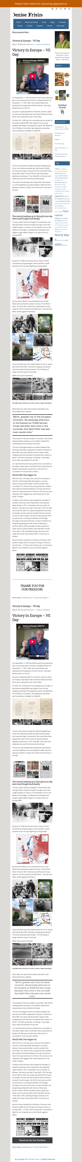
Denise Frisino (28, 14)
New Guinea (64, 208)
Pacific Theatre (58, 211)
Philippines (58, 218)
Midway (57, 139)
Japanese (59, 196)
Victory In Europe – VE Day (26, 40)
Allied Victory (64, 171)
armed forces (59, 173)
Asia (65, 173)
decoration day (59, 182)
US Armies (62, 227)
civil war (57, 178)
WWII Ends (64, 245)
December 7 (64, 178)
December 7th (59, 180)
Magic (65, 199)
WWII (58, 244)
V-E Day (35, 598)
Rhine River (65, 220)
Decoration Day (59, 144)
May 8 (57, 201)
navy (59, 206)
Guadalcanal (58, 191)
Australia (57, 176)
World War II (43, 598)
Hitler (63, 191)
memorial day (64, 201)
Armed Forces (27, 598)
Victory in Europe (62, 229)
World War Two (61, 240)
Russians (57, 223)
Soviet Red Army (63, 223)
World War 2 (58, 231)
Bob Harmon (64, 176)
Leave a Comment (43, 44)
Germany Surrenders (60, 189)
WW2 (66, 240)
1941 (57, 169)
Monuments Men (59, 203)
